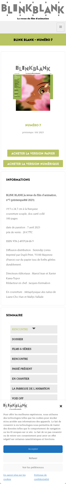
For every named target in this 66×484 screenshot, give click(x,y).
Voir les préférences (33, 467)
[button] (61, 406)
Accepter (33, 449)
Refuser (33, 458)
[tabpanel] (33, 246)
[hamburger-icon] (60, 27)
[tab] (33, 329)
